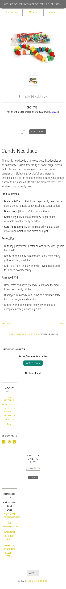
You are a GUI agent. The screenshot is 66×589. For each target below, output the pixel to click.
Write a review (33, 363)
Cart (34, 12)
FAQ (9, 424)
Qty (23, 130)
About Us (9, 415)
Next (61, 323)
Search (9, 420)
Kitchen (35, 334)
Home (10, 334)
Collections (22, 334)
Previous (6, 323)
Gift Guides (9, 404)
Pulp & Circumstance (36, 580)
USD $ (31, 573)
